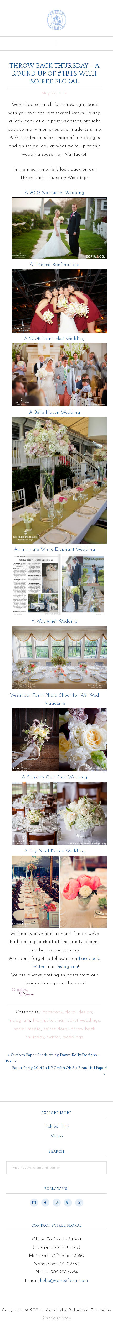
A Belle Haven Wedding (54, 412)
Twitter (37, 967)
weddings (73, 1037)
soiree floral (56, 1029)
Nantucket (44, 1020)
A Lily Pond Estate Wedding (54, 851)
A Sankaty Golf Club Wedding (54, 777)
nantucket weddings (79, 1020)
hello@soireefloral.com (64, 1280)
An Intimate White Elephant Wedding (54, 549)
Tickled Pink (56, 1126)
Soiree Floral (56, 20)
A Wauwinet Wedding (54, 621)
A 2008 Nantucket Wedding (54, 338)
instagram (19, 1020)
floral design (78, 1012)
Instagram (67, 967)
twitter (53, 1037)
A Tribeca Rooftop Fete (54, 264)
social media (27, 1029)
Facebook (89, 958)
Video (56, 1136)
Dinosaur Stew (56, 1318)
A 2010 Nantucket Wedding (54, 193)
